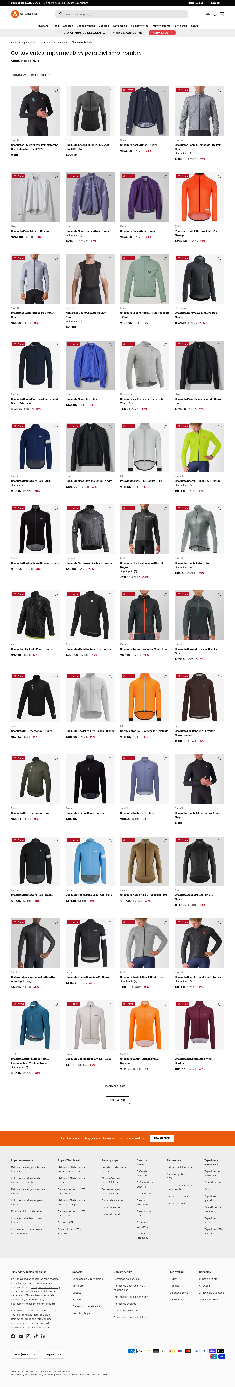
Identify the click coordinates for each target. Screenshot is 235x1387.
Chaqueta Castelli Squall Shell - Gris (141, 976)
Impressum (176, 1299)
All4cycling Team (209, 1299)
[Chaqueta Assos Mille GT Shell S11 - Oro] (144, 861)
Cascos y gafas (86, 25)
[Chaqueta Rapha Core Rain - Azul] (35, 447)
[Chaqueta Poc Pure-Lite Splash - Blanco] (90, 697)
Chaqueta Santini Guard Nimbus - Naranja (140, 1060)
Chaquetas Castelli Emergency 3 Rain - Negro (198, 815)
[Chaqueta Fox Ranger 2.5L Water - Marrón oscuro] (199, 697)
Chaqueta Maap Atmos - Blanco (30, 230)
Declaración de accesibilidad (131, 1317)
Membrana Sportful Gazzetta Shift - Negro (87, 314)
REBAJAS (43, 25)
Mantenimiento (161, 25)
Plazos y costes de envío (86, 1306)
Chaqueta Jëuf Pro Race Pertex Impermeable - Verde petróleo (30, 1060)
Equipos (68, 25)
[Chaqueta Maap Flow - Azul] (90, 365)
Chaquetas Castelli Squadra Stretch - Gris (33, 314)
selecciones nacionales (25, 1291)
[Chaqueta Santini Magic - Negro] (90, 779)
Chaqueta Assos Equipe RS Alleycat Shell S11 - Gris (87, 147)
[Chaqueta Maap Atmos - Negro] (144, 111)
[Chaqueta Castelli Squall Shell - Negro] (199, 943)
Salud (194, 25)
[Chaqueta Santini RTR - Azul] (144, 779)
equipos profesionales (44, 1287)
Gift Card (204, 1285)
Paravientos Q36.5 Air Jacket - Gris (141, 480)
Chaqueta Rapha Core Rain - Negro (32, 894)
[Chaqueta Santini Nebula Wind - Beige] (90, 1025)
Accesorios (120, 25)
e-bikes (35, 1295)
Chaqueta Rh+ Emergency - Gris (30, 812)
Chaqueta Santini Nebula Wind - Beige (89, 1058)
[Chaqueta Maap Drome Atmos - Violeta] (90, 197)
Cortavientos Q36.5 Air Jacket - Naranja (144, 730)
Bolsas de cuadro (112, 1214)
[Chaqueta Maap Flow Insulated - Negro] (90, 447)
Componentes (139, 25)
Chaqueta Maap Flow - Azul (82, 398)
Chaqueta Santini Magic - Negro (85, 812)
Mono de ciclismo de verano (27, 1211)
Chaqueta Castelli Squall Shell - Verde (198, 480)
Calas (207, 1189)
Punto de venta (208, 1278)
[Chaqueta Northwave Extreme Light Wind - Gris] (144, 365)
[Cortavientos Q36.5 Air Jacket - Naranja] (144, 697)
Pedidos (77, 1299)
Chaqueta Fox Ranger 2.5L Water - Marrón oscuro (195, 733)
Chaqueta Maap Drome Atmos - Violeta (89, 230)
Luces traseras (176, 1203)
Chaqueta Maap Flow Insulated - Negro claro (198, 401)
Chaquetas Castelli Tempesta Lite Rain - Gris (199, 147)
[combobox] (121, 14)
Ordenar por (19, 74)
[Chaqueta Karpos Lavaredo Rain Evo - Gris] (199, 615)
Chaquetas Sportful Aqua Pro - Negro (88, 648)
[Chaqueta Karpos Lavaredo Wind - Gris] (144, 615)
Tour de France (20, 1314)
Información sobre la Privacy (131, 1296)
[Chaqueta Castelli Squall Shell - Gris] (144, 943)
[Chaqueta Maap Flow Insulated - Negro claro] (199, 365)
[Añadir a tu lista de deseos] (56, 90)
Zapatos (104, 25)
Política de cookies (125, 1303)
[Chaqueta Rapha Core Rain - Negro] (35, 861)
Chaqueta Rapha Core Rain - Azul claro (89, 894)
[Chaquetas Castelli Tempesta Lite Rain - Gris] (199, 111)
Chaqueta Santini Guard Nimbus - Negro (35, 562)
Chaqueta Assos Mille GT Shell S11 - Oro (143, 894)
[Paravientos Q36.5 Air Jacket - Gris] (144, 447)
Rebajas (174, 1285)
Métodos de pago (82, 1313)
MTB (26, 1295)
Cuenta (76, 1292)
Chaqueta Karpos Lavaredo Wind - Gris (143, 648)
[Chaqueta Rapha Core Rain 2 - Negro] (90, 943)
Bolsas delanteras (112, 1200)
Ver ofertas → (162, 32)
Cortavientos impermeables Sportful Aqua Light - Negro (33, 979)
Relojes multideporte (180, 1167)
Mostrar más (117, 1100)
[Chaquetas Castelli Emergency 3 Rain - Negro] (199, 779)
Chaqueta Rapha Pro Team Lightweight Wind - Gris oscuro (34, 401)
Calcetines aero (213, 1182)
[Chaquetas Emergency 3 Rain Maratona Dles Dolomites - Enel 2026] (35, 111)
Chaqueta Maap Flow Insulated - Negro (89, 480)
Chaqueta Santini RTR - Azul (137, 812)
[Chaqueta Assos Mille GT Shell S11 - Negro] (199, 861)
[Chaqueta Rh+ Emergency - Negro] (35, 697)
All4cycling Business (211, 1292)
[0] (215, 14)
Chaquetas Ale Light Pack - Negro (31, 648)
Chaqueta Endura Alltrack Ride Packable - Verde (144, 314)
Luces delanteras (177, 1196)
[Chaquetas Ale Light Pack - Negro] (35, 615)
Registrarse (162, 1138)
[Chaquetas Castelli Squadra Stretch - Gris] (35, 279)
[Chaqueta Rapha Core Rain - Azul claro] (90, 861)
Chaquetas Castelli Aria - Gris (192, 562)
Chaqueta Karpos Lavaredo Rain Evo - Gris (197, 651)
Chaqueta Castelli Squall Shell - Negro (198, 976)
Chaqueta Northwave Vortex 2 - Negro (89, 562)
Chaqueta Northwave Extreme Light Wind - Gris (142, 401)
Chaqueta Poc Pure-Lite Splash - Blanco (90, 730)
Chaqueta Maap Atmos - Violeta (139, 230)
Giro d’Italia (50, 1310)
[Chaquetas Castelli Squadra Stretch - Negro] (144, 529)
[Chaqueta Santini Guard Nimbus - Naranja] (144, 1025)
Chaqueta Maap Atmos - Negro (138, 144)
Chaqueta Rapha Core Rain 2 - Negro (88, 976)
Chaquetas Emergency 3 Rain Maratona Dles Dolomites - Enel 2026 (34, 147)
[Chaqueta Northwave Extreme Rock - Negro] (199, 279)
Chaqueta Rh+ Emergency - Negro (31, 730)
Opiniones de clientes (127, 1310)
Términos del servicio (127, 1278)
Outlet (173, 1278)
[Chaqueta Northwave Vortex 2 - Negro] (90, 529)
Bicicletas (181, 25)
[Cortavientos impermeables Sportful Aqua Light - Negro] (35, 943)
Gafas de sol (144, 1193)
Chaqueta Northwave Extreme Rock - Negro (197, 314)
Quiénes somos (179, 1292)
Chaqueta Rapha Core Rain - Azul (31, 480)
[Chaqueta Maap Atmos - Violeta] (144, 197)
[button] (222, 14)
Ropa (56, 25)
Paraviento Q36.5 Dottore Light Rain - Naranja (197, 233)
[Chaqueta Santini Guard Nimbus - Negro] (35, 529)
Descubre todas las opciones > (73, 2)
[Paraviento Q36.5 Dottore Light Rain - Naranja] (199, 197)
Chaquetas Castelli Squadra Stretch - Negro (142, 565)
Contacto (78, 1285)
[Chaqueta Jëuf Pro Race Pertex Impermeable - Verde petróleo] (35, 1025)
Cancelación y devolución (87, 1278)
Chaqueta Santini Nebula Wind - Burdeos (194, 1060)
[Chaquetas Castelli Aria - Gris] (199, 529)
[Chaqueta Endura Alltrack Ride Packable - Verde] (144, 279)
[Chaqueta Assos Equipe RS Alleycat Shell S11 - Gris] (90, 111)
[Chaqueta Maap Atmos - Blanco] (35, 197)
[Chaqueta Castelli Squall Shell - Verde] (199, 447)
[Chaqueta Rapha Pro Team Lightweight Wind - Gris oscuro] (35, 365)
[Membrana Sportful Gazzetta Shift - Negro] (90, 279)
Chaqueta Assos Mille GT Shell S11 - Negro (196, 896)
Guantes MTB (66, 1222)
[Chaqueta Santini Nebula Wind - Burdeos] (199, 1025)
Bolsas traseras (111, 1207)
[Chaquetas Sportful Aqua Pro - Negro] (90, 615)
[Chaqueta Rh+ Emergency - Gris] (35, 779)
